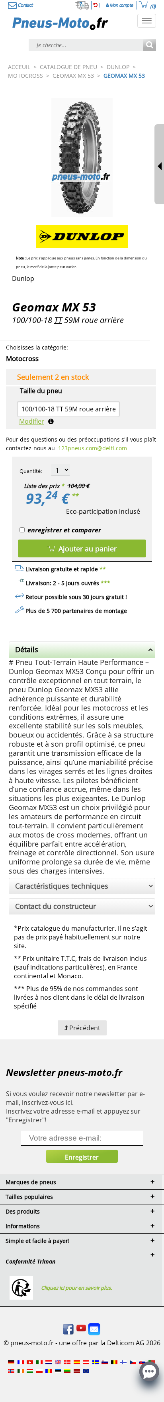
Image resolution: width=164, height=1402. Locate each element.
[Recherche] (149, 45)
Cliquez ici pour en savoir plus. (76, 1287)
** (74, 496)
